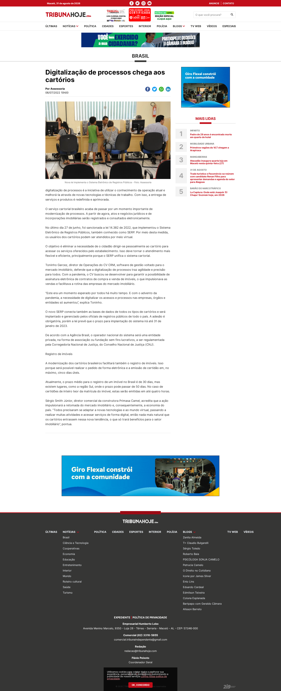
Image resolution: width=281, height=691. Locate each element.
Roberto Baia (191, 554)
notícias (69, 26)
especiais (229, 26)
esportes (126, 26)
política (90, 26)
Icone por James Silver (197, 576)
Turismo (68, 592)
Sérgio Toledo (191, 548)
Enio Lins (188, 581)
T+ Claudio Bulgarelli (195, 543)
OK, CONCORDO (140, 685)
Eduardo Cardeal (193, 587)
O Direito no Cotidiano (197, 570)
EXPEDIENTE (122, 617)
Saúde (66, 587)
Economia (69, 554)
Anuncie (214, 3)
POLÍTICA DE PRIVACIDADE (150, 617)
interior (145, 26)
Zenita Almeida (192, 537)
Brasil (66, 537)
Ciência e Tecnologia (75, 543)
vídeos (212, 26)
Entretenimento (72, 565)
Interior (67, 570)
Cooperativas (71, 548)
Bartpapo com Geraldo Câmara (202, 603)
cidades (108, 26)
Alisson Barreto (192, 609)
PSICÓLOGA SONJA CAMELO (201, 559)
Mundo (67, 576)
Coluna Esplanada (194, 598)
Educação (69, 559)
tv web (196, 26)
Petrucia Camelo (193, 565)
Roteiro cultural (72, 581)
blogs (177, 26)
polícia (162, 26)
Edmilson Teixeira (194, 592)
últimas (51, 26)
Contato (228, 3)
